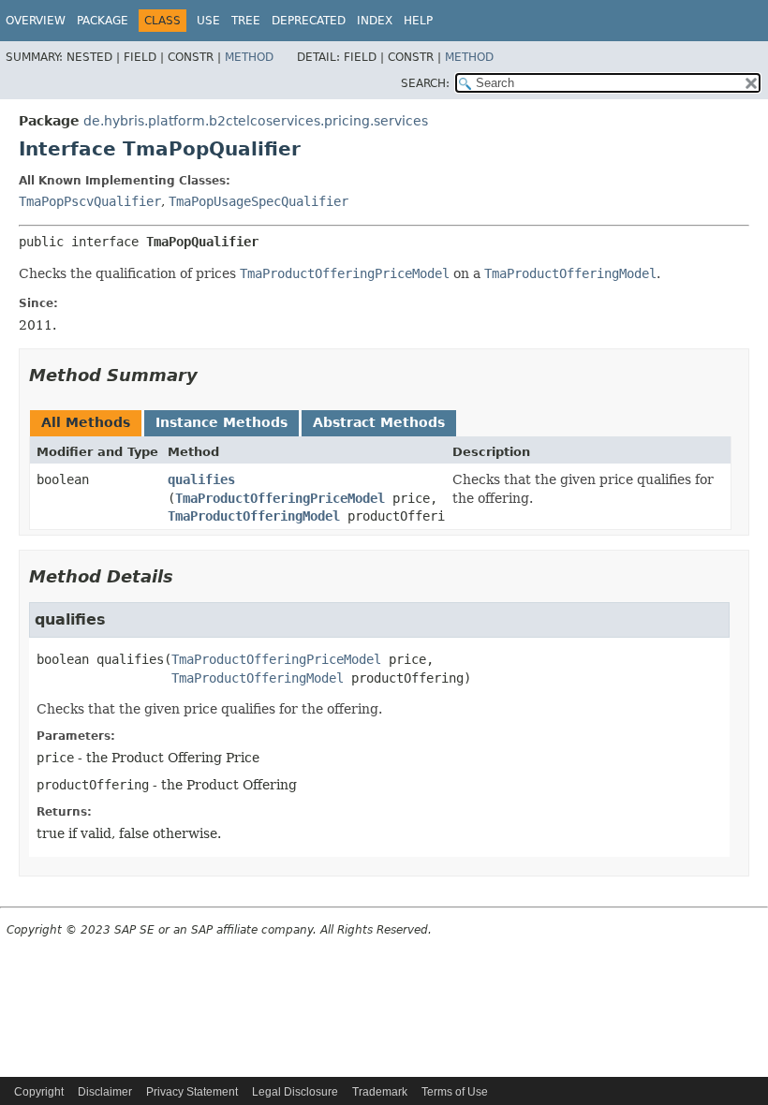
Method (249, 57)
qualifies (201, 479)
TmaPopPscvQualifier (90, 201)
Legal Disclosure (295, 1091)
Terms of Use (454, 1091)
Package (102, 20)
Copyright (39, 1091)
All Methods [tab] (85, 422)
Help (418, 20)
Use (208, 20)
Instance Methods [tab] (221, 422)
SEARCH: (425, 83)
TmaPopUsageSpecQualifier (258, 201)
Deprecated (309, 20)
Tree (245, 20)
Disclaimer (105, 1091)
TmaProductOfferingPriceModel (280, 498)
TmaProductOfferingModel (254, 515)
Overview (36, 20)
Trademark (379, 1091)
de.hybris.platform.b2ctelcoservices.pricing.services (255, 120)
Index (374, 20)
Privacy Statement (192, 1091)
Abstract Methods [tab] (379, 422)
